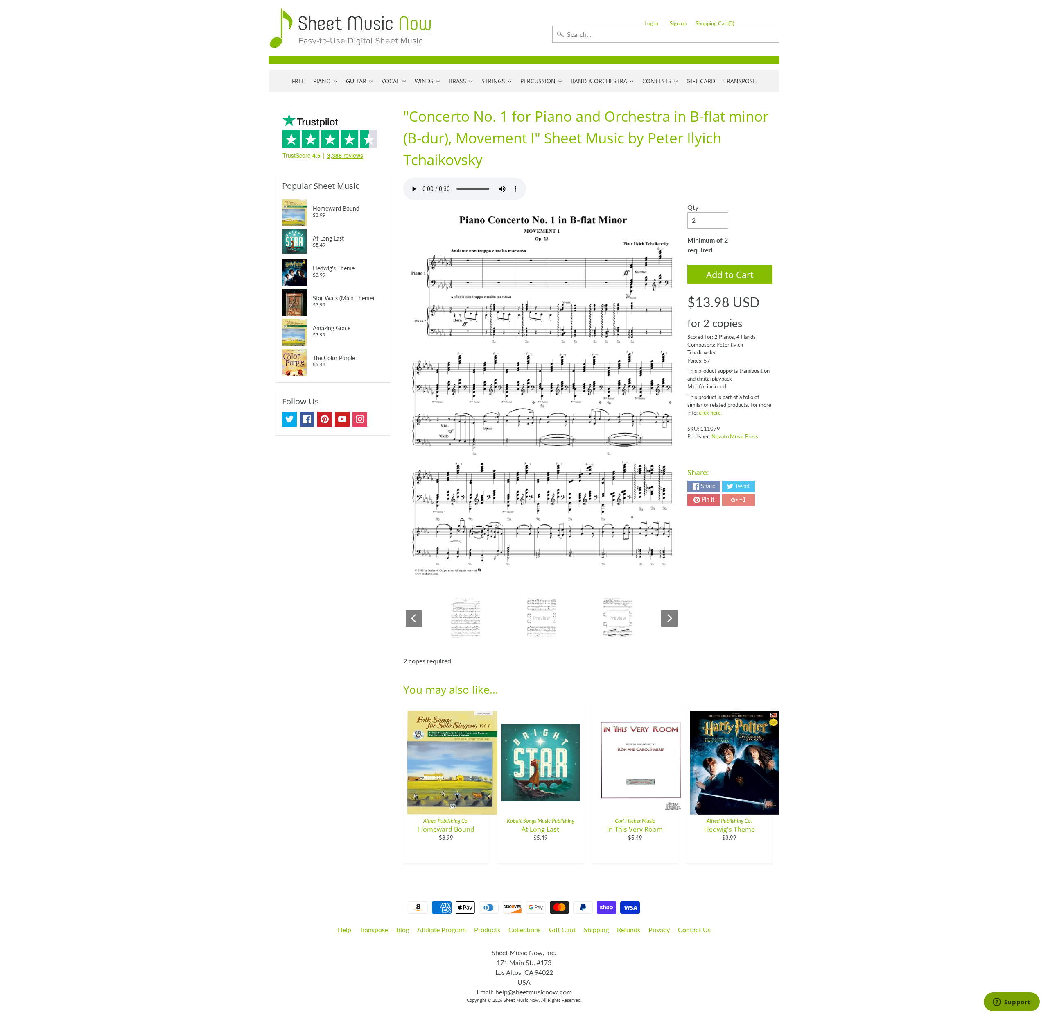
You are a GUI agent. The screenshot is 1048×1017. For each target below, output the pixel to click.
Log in (651, 23)
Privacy (659, 929)
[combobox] (665, 34)
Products (487, 929)
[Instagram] (359, 419)
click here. (710, 412)
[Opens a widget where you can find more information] (1011, 1002)
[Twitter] (289, 419)
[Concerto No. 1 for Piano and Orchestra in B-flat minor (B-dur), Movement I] (465, 618)
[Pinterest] (324, 419)
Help (344, 929)
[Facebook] (307, 419)
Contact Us (694, 929)
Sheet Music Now (521, 1000)
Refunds (628, 929)
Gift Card (562, 929)
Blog (402, 929)
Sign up (678, 23)
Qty (692, 207)
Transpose (373, 929)
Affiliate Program (441, 929)
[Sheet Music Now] (350, 28)
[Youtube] (342, 419)
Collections (524, 929)
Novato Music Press (734, 436)
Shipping (596, 929)
